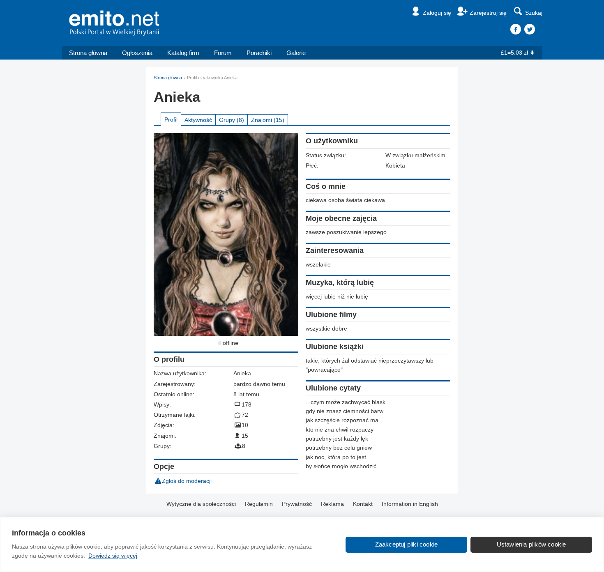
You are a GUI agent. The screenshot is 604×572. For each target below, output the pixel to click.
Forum (223, 52)
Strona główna (88, 52)
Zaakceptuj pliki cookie (406, 544)
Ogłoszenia (137, 52)
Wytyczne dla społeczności (201, 504)
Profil (171, 119)
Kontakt (363, 504)
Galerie (296, 52)
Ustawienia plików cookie (531, 544)
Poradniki (259, 52)
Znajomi (267, 120)
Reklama (332, 504)
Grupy (231, 120)
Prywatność (297, 504)
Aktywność (198, 120)
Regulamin (259, 504)
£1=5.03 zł (514, 52)
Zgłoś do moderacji (187, 481)
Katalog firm (183, 52)
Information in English (410, 504)
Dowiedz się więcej (112, 555)
